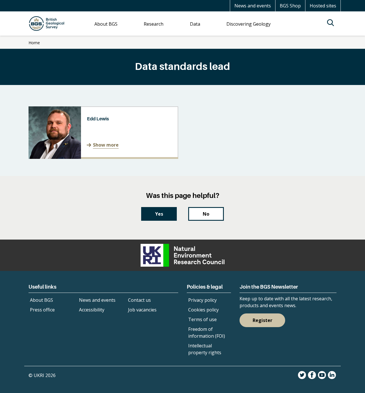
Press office (42, 310)
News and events (252, 6)
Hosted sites (323, 6)
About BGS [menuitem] (105, 24)
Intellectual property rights (204, 349)
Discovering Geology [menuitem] (248, 24)
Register (262, 320)
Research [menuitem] (153, 24)
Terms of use (202, 319)
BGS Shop (290, 6)
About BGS (41, 300)
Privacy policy (202, 300)
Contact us (139, 300)
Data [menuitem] (195, 24)
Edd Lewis (98, 118)
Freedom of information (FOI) (206, 332)
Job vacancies (142, 310)
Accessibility (91, 310)
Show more (106, 145)
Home (34, 42)
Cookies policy (203, 310)
